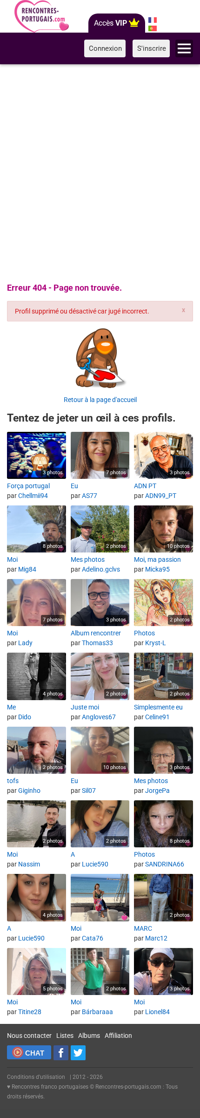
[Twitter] (78, 1052)
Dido (24, 717)
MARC (143, 928)
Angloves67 (99, 717)
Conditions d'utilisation (36, 1077)
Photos (144, 633)
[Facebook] (60, 1052)
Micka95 (157, 569)
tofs (13, 780)
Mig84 (27, 569)
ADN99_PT (160, 495)
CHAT (34, 1053)
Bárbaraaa (97, 1012)
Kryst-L (155, 643)
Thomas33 (97, 643)
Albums (89, 1035)
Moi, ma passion (157, 559)
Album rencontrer (96, 633)
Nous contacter (29, 1035)
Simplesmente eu (158, 707)
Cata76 (92, 938)
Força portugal (28, 486)
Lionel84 (157, 1012)
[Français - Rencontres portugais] (152, 20)
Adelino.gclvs (101, 569)
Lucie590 (95, 864)
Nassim (29, 864)
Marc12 (156, 938)
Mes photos (88, 559)
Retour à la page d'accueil (100, 399)
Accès (110, 23)
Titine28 (29, 1012)
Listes (64, 1035)
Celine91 (157, 717)
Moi (12, 559)
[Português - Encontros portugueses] (152, 28)
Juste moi (85, 707)
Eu (74, 486)
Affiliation (118, 1035)
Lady (25, 643)
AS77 (89, 495)
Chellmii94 (33, 495)
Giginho (29, 790)
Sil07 (89, 790)
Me (11, 707)
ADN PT (145, 486)
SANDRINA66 (164, 864)
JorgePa (157, 790)
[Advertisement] (100, 172)
